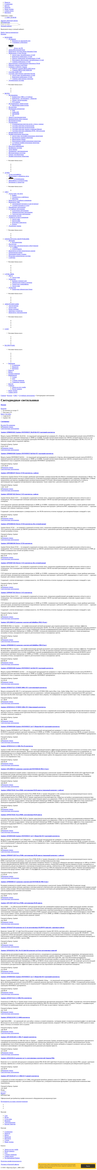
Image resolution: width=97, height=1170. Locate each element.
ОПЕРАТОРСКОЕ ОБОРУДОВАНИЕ (17, 239)
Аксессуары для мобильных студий (23, 55)
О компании (9, 4)
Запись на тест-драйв (19, 387)
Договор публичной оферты (10, 1164)
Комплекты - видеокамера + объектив (24, 98)
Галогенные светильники (20, 210)
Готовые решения (14, 373)
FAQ (13, 379)
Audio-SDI (15, 112)
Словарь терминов (18, 380)
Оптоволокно (13, 122)
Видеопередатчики (14, 120)
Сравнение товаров (18, 382)
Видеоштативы (17, 242)
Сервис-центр (9, 11)
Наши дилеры (9, 9)
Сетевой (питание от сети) (20, 205)
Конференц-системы (15, 148)
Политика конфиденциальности (11, 1161)
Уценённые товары (14, 226)
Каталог (9, 395)
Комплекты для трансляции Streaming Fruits (22, 51)
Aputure (7, 418)
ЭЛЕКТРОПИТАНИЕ (12, 304)
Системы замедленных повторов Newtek (21, 73)
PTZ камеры (16, 102)
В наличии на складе (10, 410)
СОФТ (7, 329)
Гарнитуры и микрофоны (20, 284)
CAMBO (15, 247)
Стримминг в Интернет (19, 42)
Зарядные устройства (15, 311)
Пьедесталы (12, 244)
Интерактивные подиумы (16, 153)
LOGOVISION (17, 249)
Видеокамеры (13, 95)
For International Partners (12, 1158)
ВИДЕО (7, 93)
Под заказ (7, 412)
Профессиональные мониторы (18, 134)
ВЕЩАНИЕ (8, 37)
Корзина (3, 34)
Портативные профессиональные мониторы (26, 141)
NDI (13, 110)
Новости (7, 2)
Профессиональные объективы (18, 156)
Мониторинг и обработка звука (18, 176)
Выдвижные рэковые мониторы (22, 137)
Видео (7, 1117)
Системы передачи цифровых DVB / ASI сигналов (28, 131)
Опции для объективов (16, 154)
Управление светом (14, 215)
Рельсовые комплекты (19, 222)
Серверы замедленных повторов (22, 78)
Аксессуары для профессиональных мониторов (27, 136)
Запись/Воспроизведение (16, 50)
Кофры (14, 195)
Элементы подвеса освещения (18, 217)
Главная (3, 395)
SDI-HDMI (15, 114)
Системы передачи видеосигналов (23, 127)
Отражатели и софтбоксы (20, 197)
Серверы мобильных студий (21, 61)
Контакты (8, 12)
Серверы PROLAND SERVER (22, 70)
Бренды (7, 6)
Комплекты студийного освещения (19, 200)
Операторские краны (15, 252)
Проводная (12, 287)
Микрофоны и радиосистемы (18, 180)
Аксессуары (16, 219)
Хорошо (88, 1166)
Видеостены (12, 107)
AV (13, 115)
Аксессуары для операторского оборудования (23, 245)
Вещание (7, 1121)
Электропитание (10, 1122)
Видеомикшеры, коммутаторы (18, 103)
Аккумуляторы (13, 306)
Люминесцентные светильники (22, 212)
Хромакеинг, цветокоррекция (18, 151)
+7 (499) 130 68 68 (10, 17)
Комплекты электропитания (17, 312)
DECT (10, 276)
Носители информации (16, 146)
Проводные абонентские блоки (22, 289)
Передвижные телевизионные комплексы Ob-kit (24, 63)
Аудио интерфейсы (14, 174)
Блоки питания (13, 309)
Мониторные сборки (19, 139)
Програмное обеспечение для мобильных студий (28, 60)
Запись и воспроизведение (17, 117)
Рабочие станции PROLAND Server (23, 68)
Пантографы (16, 221)
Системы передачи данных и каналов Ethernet (27, 129)
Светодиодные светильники (21, 214)
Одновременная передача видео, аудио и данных (28, 124)
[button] (48, 405)
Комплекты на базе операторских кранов (21, 251)
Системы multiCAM (15, 72)
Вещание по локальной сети (21, 41)
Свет (6, 1115)
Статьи (14, 377)
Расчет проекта (17, 389)
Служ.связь (8, 1119)
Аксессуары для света (15, 193)
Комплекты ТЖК (14, 202)
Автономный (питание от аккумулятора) (25, 204)
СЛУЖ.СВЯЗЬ (9, 274)
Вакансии (15, 367)
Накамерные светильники (17, 207)
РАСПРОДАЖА (10, 345)
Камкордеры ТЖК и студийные (22, 97)
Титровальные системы (16, 80)
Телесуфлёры (12, 149)
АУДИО (7, 173)
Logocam (7, 416)
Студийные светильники (16, 209)
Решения (7, 7)
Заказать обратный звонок (9, 20)
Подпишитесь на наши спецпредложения (14, 1101)
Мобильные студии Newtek (17, 53)
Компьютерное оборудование (18, 119)
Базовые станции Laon (19, 281)
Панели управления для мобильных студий (26, 58)
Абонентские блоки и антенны (22, 282)
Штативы (15, 198)
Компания (11, 363)
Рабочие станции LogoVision (17, 65)
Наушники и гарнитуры (16, 182)
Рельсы (14, 224)
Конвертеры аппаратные (16, 109)
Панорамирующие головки (17, 254)
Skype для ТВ (18, 48)
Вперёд (3, 1093)
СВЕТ (7, 192)
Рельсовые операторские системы (19, 256)
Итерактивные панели (15, 132)
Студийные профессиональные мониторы (25, 143)
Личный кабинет (6, 26)
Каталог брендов (10, 1124)
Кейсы (10, 372)
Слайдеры (11, 257)
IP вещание (12, 39)
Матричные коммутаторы (20, 105)
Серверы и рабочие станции (17, 67)
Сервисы (11, 385)
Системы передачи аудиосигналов (23, 126)
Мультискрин (16, 144)
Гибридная (12, 279)
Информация (12, 375)
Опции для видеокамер (19, 100)
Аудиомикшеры (19, 179)
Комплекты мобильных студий (22, 56)
